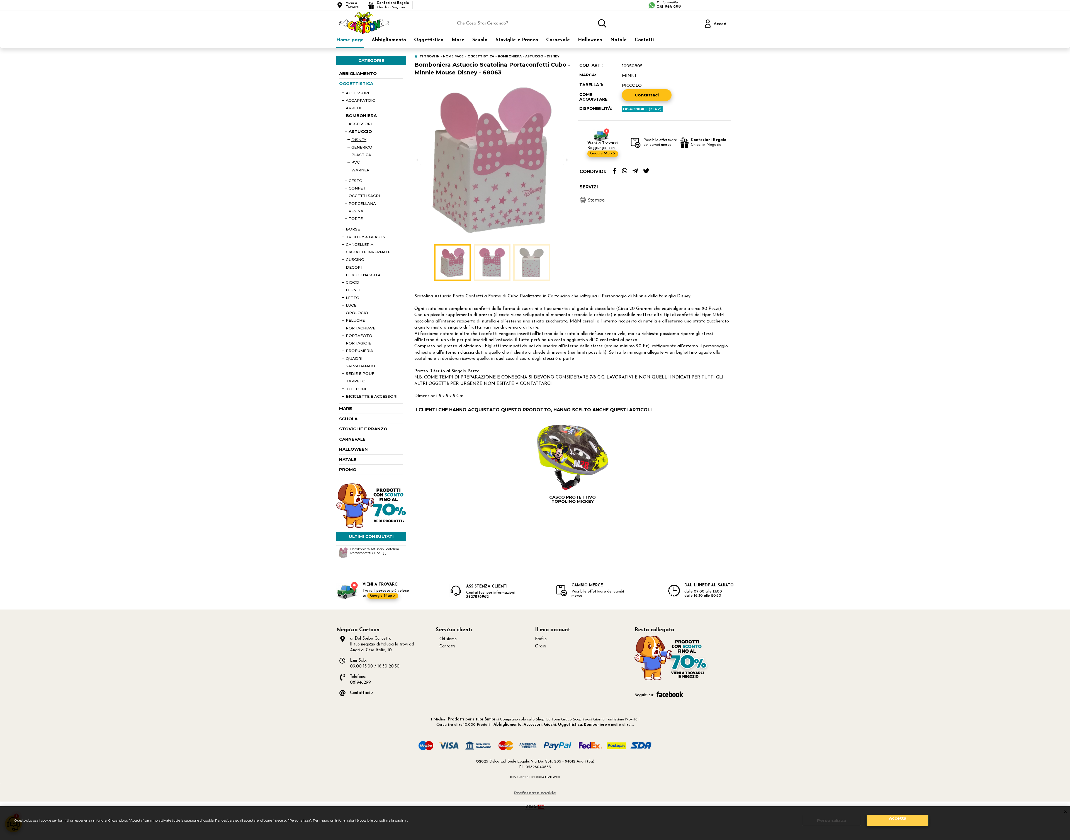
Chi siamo (448, 639)
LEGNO (353, 290)
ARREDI (353, 108)
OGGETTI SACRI (364, 195)
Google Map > (602, 153)
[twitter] (646, 171)
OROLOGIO (357, 312)
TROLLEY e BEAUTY (366, 237)
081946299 (360, 683)
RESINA (356, 211)
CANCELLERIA (359, 244)
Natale (618, 40)
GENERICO (361, 147)
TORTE (356, 218)
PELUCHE (355, 320)
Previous (418, 160)
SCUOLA (348, 418)
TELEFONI (356, 389)
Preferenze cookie (535, 792)
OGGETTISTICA (356, 83)
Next (566, 160)
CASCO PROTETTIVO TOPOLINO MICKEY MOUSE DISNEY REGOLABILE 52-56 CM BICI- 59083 (572, 499)
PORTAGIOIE (358, 343)
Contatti (644, 40)
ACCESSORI (357, 93)
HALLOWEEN (353, 449)
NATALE (347, 459)
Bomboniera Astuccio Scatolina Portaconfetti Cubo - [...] (374, 551)
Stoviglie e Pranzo (517, 40)
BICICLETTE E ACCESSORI (371, 396)
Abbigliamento (389, 40)
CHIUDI (1065, 812)
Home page (350, 40)
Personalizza (831, 820)
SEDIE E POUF (360, 373)
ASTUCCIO (360, 131)
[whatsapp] (624, 171)
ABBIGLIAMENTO (358, 73)
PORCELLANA (362, 203)
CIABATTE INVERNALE (368, 252)
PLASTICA (361, 154)
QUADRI (354, 358)
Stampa (596, 200)
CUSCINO (355, 259)
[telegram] (635, 171)
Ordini (540, 646)
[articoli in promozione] (371, 526)
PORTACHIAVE (360, 328)
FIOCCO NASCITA (363, 275)
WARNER (360, 170)
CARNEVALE (352, 439)
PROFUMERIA (359, 350)
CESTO (356, 180)
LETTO (352, 297)
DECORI (354, 267)
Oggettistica (429, 40)
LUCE (351, 305)
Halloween (590, 40)
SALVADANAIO (360, 366)
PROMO (347, 469)
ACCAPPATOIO (361, 100)
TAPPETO (356, 381)
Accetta (897, 818)
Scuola (480, 40)
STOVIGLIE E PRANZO (363, 428)
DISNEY (358, 139)
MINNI (629, 75)
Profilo (541, 639)
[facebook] (615, 171)
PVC (355, 162)
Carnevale (558, 40)
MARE (345, 408)
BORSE (353, 229)
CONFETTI (359, 188)
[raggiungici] (671, 680)
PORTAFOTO (359, 335)
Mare (458, 40)
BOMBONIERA (361, 115)
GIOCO (352, 282)
